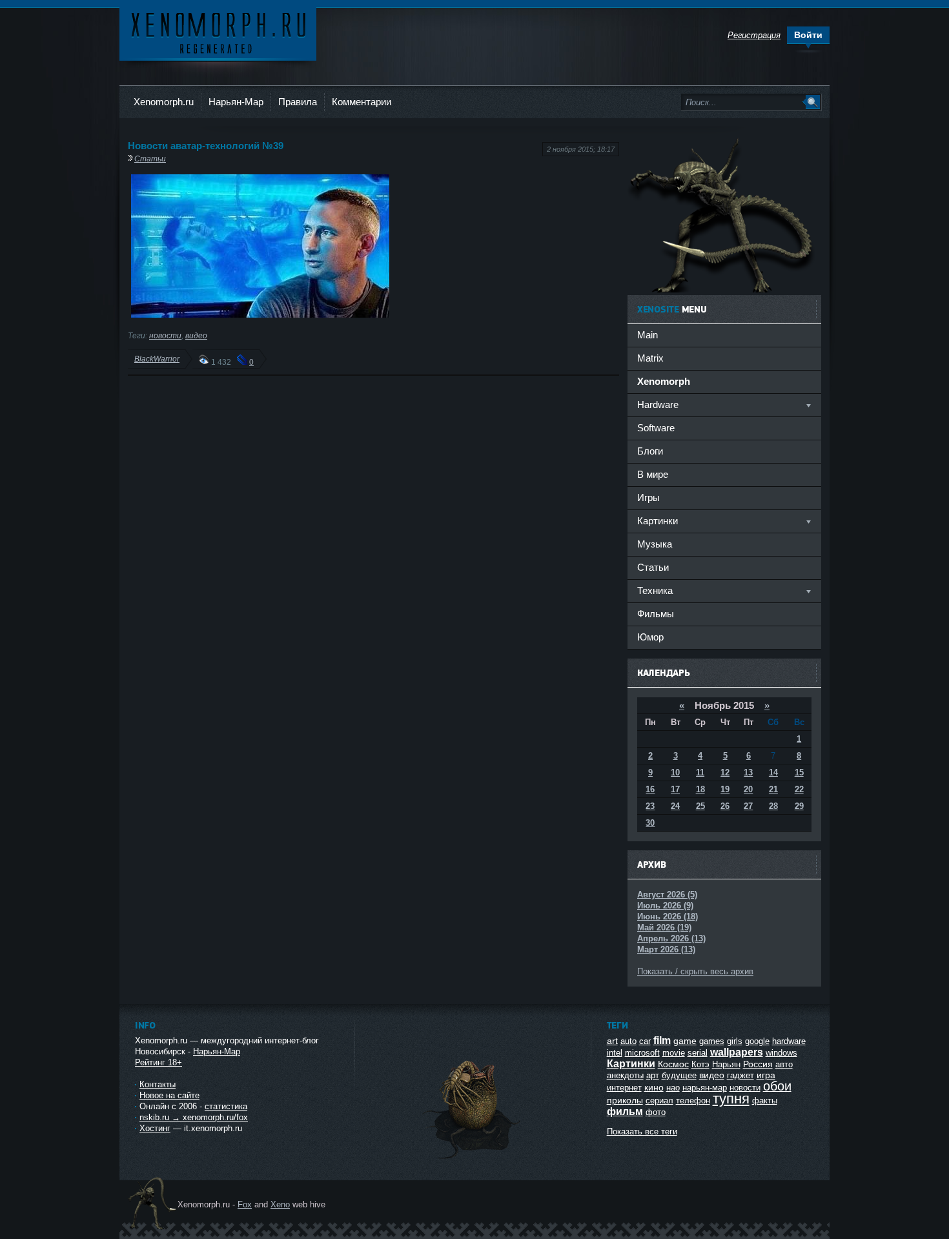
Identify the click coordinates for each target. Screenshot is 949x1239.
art (612, 1041)
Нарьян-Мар (236, 101)
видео (196, 335)
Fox (245, 1204)
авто (784, 1064)
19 (725, 789)
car (645, 1041)
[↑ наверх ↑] (472, 1158)
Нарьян (726, 1064)
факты (764, 1100)
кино (654, 1087)
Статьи (150, 158)
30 (650, 823)
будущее (679, 1075)
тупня (731, 1099)
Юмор (650, 636)
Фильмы (655, 613)
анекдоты (625, 1075)
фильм (625, 1111)
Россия (758, 1064)
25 (700, 806)
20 (748, 789)
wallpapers (736, 1052)
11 (700, 772)
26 (725, 806)
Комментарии (361, 101)
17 (675, 789)
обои (777, 1086)
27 (748, 806)
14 (773, 772)
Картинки (631, 1063)
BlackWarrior (156, 358)
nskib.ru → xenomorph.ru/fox (193, 1117)
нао (673, 1087)
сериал (659, 1100)
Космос (673, 1064)
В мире (652, 474)
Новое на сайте (169, 1095)
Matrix (650, 358)
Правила (297, 101)
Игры (648, 497)
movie (673, 1053)
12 (725, 772)
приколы (625, 1100)
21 (773, 789)
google (757, 1041)
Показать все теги (642, 1131)
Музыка (654, 543)
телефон (693, 1100)
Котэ (700, 1064)
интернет (624, 1087)
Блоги (650, 450)
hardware (789, 1041)
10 (675, 772)
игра (766, 1075)
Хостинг (154, 1128)
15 (799, 772)
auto (628, 1041)
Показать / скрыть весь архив (695, 971)
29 (799, 806)
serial (698, 1053)
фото (656, 1112)
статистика (226, 1106)
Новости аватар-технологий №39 (205, 145)
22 (799, 789)
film (662, 1040)
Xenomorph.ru (164, 101)
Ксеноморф (217, 32)
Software (656, 427)
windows (781, 1053)
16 (650, 789)
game (685, 1041)
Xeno (280, 1204)
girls (734, 1041)
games (711, 1041)
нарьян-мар (704, 1087)
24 (675, 806)
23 (650, 806)
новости (165, 335)
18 (700, 789)
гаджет (740, 1075)
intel (614, 1053)
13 (748, 772)
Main (647, 334)
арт (652, 1075)
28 (773, 806)
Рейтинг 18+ (158, 1062)
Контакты (157, 1084)
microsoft (642, 1053)
